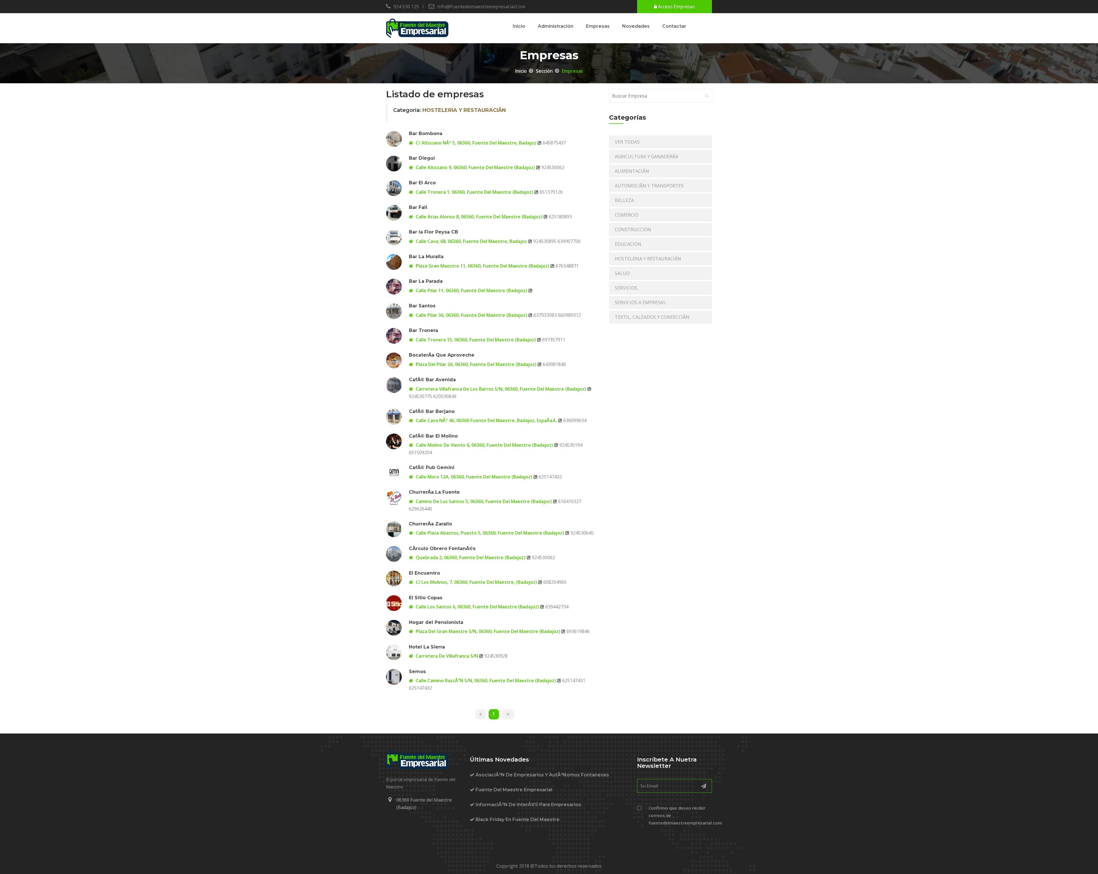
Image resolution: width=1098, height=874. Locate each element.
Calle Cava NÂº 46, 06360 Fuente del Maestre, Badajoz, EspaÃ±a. (486, 420)
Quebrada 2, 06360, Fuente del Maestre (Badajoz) (470, 557)
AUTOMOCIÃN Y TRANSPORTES (649, 186)
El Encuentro (424, 573)
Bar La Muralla (426, 256)
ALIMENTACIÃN (632, 171)
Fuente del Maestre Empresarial (513, 789)
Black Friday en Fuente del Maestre (517, 819)
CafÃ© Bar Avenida (432, 379)
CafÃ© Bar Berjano (432, 411)
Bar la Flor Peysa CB (433, 232)
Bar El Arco (422, 182)
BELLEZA (624, 200)
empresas (572, 71)
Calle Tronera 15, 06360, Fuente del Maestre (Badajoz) (475, 340)
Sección (544, 71)
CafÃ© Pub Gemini (431, 467)
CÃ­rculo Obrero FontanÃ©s (442, 548)
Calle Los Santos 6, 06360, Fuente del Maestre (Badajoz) (477, 607)
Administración (555, 26)
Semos (417, 671)
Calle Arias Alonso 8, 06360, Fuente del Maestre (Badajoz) (478, 216)
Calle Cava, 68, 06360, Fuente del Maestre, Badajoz (471, 241)
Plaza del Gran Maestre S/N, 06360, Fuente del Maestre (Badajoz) (487, 631)
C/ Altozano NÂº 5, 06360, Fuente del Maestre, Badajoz (475, 143)
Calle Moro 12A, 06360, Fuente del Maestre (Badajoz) (473, 477)
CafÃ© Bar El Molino (433, 436)
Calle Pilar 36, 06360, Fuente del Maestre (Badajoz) (471, 315)
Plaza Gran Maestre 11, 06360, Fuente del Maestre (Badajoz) (482, 266)
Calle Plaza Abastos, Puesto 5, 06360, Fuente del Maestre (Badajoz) (489, 533)
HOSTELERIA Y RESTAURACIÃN (648, 259)
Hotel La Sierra (427, 647)
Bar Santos (422, 306)
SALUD (622, 273)
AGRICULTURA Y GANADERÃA (646, 156)
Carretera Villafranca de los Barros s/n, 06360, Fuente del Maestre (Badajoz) (500, 389)
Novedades (636, 26)
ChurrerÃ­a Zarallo (430, 524)
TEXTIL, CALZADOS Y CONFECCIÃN (652, 317)
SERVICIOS (626, 288)
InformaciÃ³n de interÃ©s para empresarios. (528, 804)
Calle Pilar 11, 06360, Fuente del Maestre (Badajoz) (471, 290)
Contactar (674, 26)
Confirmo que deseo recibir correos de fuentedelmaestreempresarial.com (680, 815)
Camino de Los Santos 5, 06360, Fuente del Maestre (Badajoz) (483, 501)
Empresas (598, 26)
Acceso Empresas (676, 6)
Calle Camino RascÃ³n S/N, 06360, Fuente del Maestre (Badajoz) (485, 680)
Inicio (519, 26)
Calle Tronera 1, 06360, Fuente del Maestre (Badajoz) (474, 192)
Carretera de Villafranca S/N (446, 656)
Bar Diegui (422, 158)
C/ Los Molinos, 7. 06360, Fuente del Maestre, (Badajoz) (476, 582)
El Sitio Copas (425, 597)
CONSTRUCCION (633, 229)
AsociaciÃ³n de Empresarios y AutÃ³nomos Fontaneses (541, 775)
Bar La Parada (426, 281)
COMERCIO (626, 215)
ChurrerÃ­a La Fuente (434, 492)
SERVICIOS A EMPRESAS (640, 302)
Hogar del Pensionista (436, 622)
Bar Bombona (425, 133)
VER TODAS (627, 142)
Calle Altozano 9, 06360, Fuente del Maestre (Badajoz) (475, 167)
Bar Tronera (423, 330)
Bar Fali (418, 207)
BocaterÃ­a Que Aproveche (441, 355)
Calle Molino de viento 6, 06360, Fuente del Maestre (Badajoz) (484, 445)
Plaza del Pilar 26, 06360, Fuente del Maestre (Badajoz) (475, 364)
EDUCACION (628, 244)
